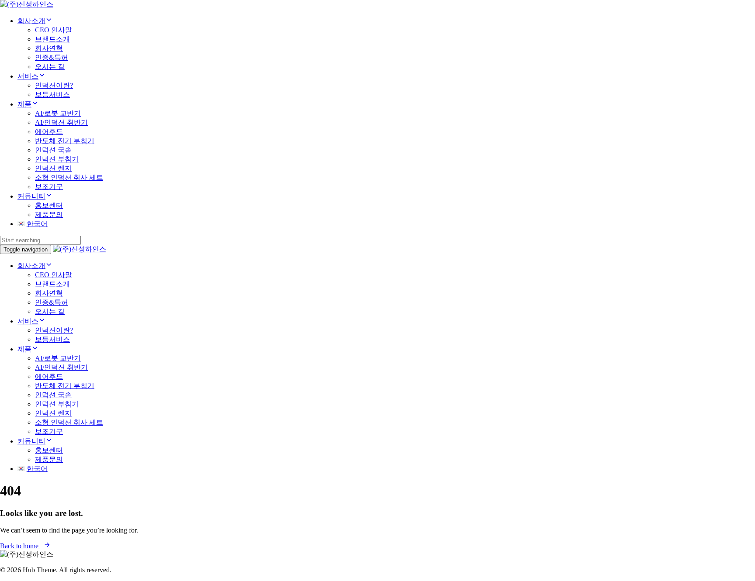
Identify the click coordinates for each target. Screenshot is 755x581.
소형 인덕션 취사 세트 (69, 177)
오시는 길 (50, 66)
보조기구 (49, 186)
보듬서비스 (52, 94)
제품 (24, 104)
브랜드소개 (52, 39)
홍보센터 (49, 205)
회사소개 (31, 20)
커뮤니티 (31, 196)
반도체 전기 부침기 (64, 140)
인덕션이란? (54, 85)
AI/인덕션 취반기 (61, 122)
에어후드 (49, 131)
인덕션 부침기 (57, 159)
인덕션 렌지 (53, 168)
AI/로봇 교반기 (58, 113)
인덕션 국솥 (53, 150)
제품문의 (49, 214)
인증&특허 (51, 57)
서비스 (27, 76)
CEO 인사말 (53, 30)
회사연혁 (49, 48)
